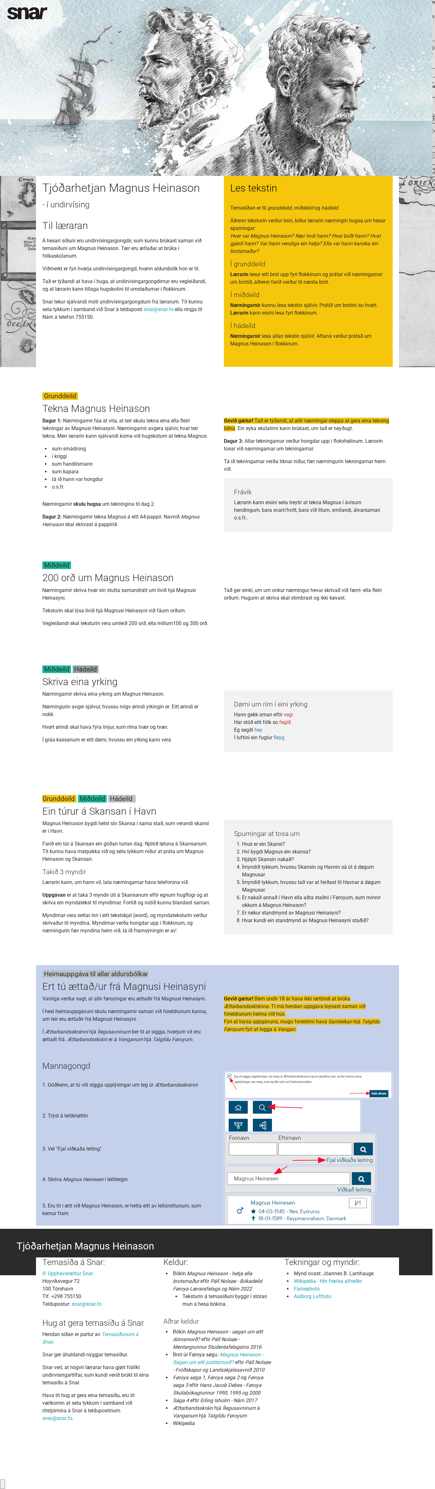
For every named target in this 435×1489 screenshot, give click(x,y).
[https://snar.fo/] (27, 13)
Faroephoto (307, 1289)
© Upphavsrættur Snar (67, 1273)
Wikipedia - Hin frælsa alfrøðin (328, 1281)
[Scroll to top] (421, 1475)
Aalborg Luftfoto (312, 1296)
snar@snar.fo (159, 309)
